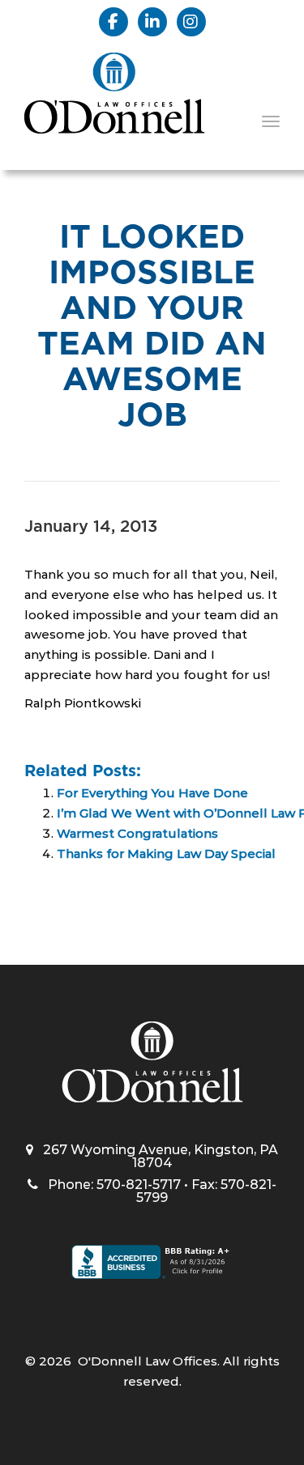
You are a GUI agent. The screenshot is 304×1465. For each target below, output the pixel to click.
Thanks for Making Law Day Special (166, 853)
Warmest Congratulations (137, 833)
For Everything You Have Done (152, 792)
